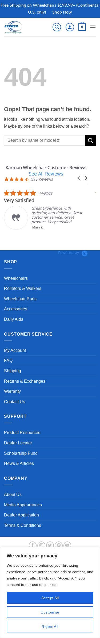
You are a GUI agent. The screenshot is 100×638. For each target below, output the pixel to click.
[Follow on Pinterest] (59, 545)
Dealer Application (21, 515)
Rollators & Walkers (22, 288)
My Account (15, 350)
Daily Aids (13, 319)
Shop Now (62, 12)
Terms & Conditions (22, 525)
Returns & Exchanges (24, 381)
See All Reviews (46, 173)
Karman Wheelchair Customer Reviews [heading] (46, 167)
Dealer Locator (18, 443)
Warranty (12, 391)
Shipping (12, 371)
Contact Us (14, 401)
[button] (57, 27)
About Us (13, 494)
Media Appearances (23, 505)
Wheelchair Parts (20, 299)
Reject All (50, 626)
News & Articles (19, 463)
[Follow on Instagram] (41, 545)
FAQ (8, 360)
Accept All (50, 598)
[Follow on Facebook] (33, 545)
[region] (50, 592)
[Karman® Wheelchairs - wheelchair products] (22, 27)
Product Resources (22, 432)
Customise (50, 612)
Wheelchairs (16, 278)
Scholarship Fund (21, 453)
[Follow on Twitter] (50, 545)
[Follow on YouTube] (67, 545)
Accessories (15, 309)
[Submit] (90, 140)
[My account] (70, 27)
